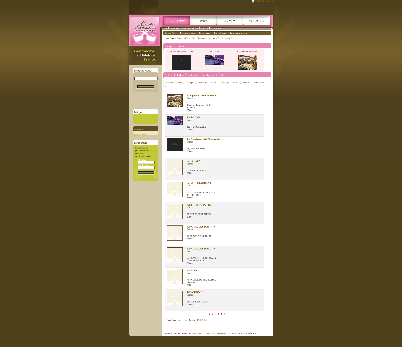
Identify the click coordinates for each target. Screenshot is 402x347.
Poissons (236, 82)
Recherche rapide (220, 33)
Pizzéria (180, 82)
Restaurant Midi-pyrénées (186, 38)
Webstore (243, 333)
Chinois (225, 82)
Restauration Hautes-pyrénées (209, 38)
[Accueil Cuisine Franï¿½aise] (145, 64)
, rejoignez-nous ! (193, 333)
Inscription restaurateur (238, 33)
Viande (170, 82)
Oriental (247, 82)
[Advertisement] (190, 100)
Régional (214, 82)
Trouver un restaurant (188, 33)
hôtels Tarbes (202, 320)
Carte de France (171, 33)
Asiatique (191, 82)
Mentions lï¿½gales (214, 333)
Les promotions (205, 33)
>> (228, 314)
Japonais (202, 82)
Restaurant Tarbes (229, 38)
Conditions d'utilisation (230, 333)
